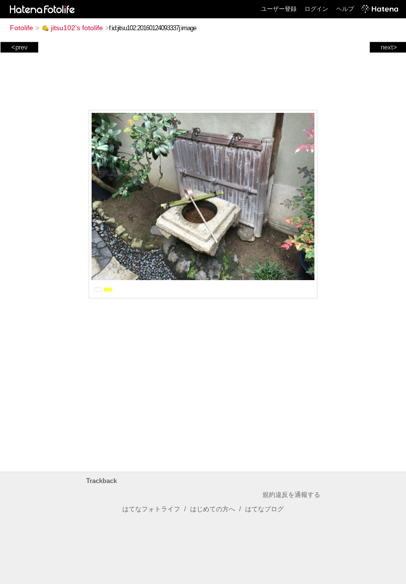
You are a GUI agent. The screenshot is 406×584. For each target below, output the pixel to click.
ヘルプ (345, 8)
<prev (19, 47)
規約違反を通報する (291, 494)
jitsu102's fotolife (77, 28)
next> (389, 47)
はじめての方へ (212, 509)
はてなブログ (264, 509)
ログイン (316, 8)
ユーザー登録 (279, 8)
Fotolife (21, 28)
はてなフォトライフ (151, 509)
